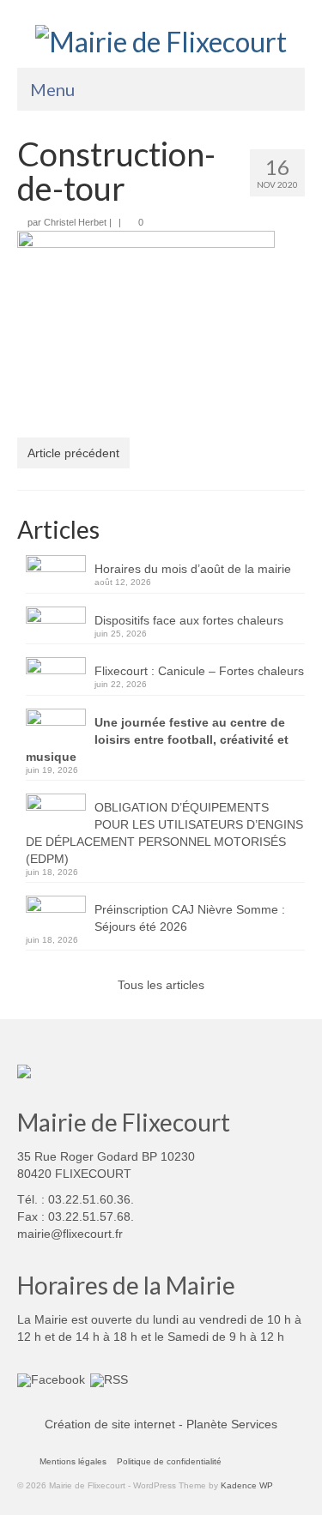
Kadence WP (247, 1485)
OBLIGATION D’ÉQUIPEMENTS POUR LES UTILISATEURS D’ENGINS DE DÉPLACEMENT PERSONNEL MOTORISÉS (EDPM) (164, 833)
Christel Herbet (75, 222)
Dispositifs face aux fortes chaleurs (188, 620)
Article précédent (73, 453)
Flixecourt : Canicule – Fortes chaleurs (199, 671)
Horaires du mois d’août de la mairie (192, 569)
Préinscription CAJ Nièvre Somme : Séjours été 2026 (189, 917)
